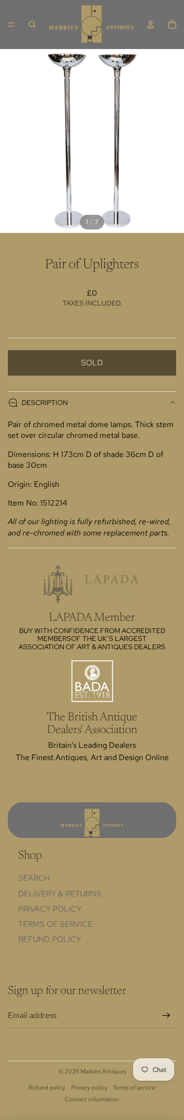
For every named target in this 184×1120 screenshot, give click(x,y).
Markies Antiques (103, 1071)
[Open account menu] (150, 24)
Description (45, 402)
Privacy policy (89, 1088)
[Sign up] (166, 1015)
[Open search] (32, 24)
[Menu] (11, 24)
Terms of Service (55, 924)
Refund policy (49, 939)
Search (34, 878)
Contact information (92, 1099)
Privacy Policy (49, 909)
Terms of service (134, 1088)
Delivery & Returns (59, 894)
